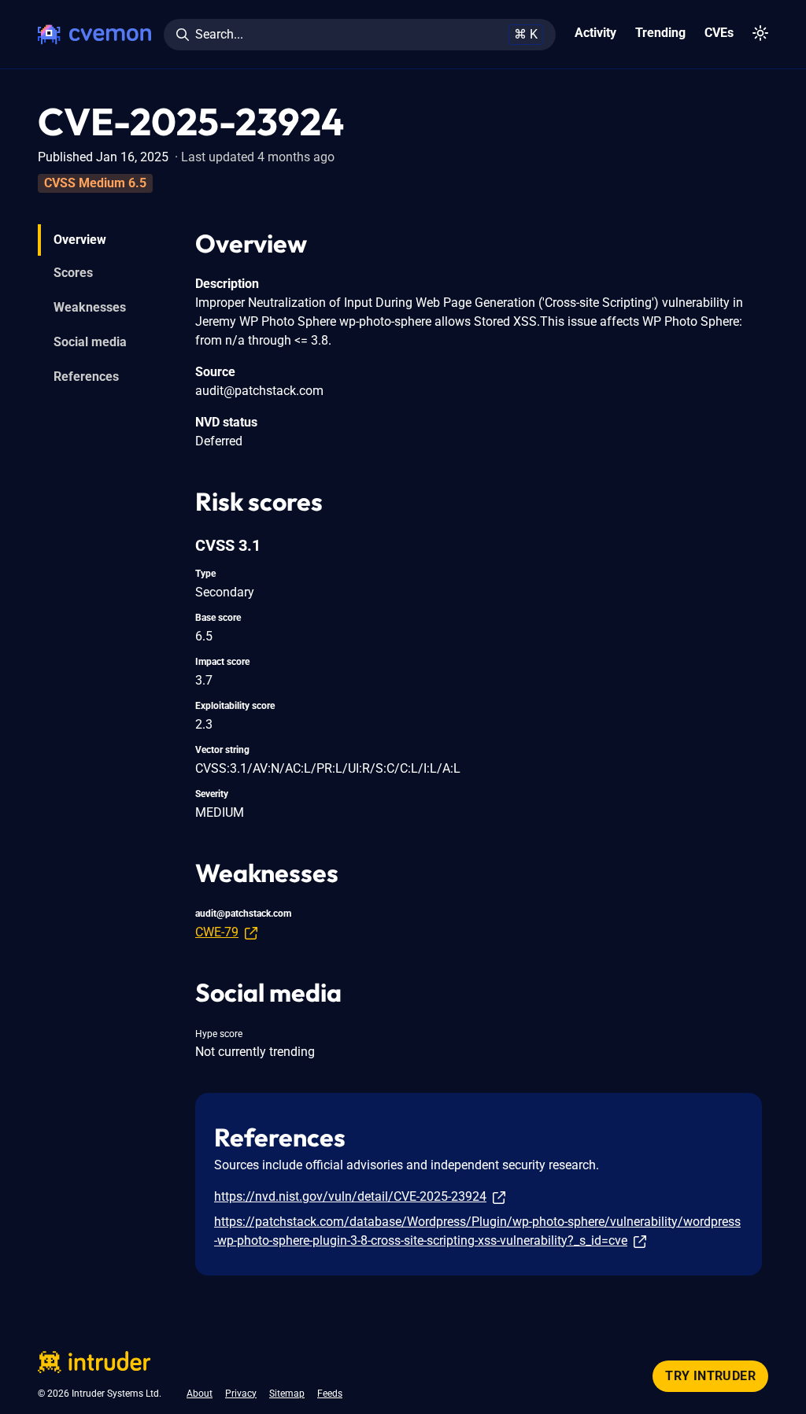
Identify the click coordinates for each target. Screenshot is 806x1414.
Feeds (329, 1393)
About (200, 1393)
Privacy (241, 1393)
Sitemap (287, 1393)
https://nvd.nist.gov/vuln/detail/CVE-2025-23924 (350, 1196)
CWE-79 (216, 932)
